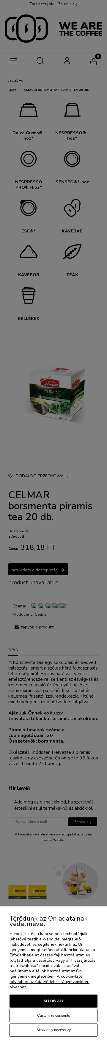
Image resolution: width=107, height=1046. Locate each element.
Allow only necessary (54, 1030)
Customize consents (53, 1015)
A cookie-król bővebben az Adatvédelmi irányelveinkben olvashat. (49, 982)
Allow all (53, 1001)
